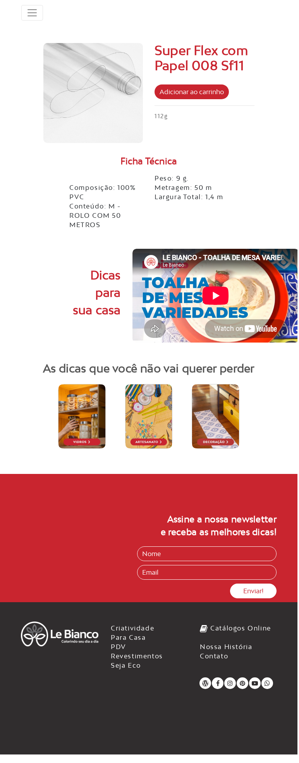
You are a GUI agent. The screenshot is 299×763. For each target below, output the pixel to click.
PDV (118, 647)
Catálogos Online (239, 628)
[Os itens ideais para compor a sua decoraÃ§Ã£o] (215, 416)
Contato (214, 656)
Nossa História (226, 647)
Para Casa (128, 637)
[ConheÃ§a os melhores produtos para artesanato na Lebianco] (148, 416)
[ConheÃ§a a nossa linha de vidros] (81, 416)
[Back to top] (276, 737)
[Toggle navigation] (32, 13)
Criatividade (132, 628)
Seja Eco (126, 665)
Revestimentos (137, 656)
